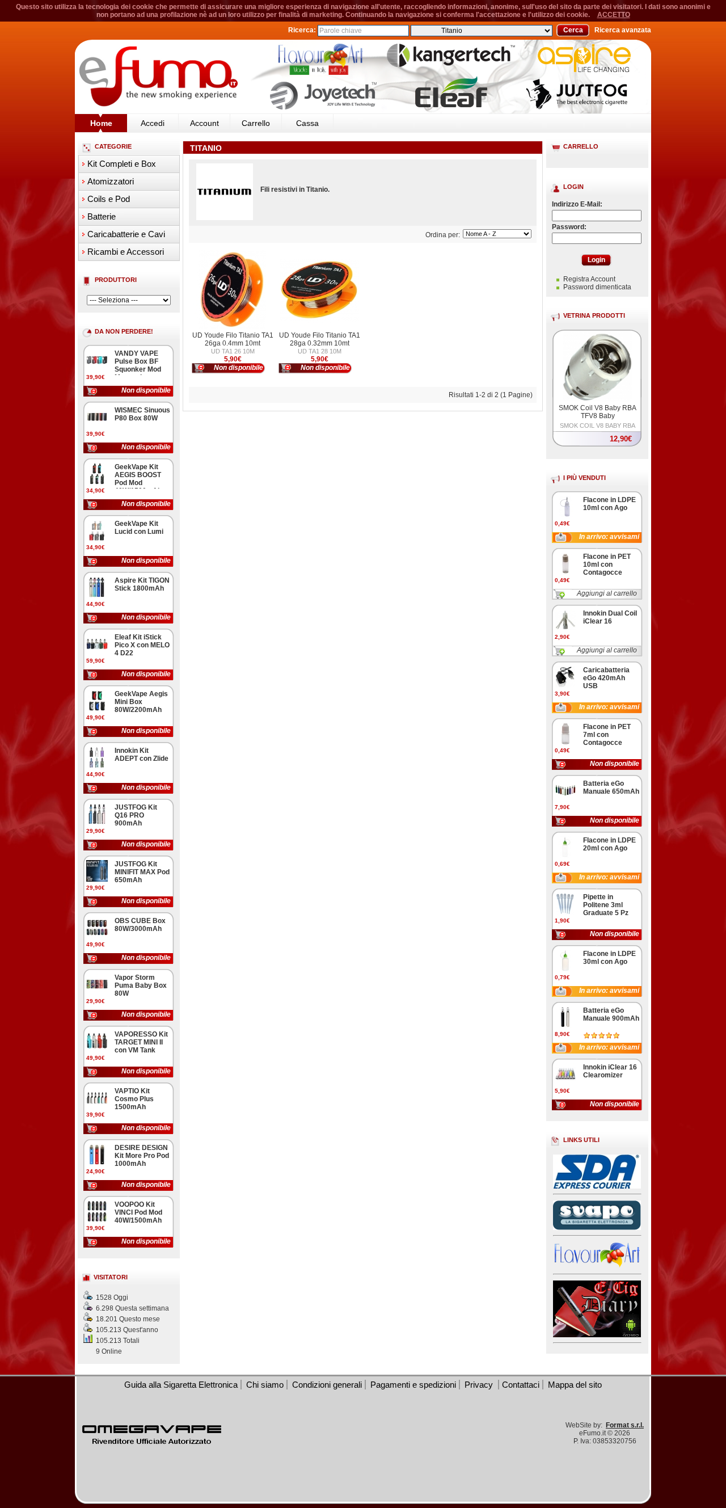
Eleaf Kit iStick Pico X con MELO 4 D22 (142, 645)
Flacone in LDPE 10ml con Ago (609, 504)
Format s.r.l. (625, 1425)
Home (101, 123)
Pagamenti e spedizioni (413, 1384)
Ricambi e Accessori (125, 251)
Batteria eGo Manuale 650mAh (611, 787)
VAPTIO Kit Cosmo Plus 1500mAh (134, 1099)
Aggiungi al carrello (607, 593)
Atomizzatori (110, 181)
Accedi (152, 123)
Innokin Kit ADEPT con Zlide (141, 755)
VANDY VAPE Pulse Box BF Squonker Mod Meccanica (138, 365)
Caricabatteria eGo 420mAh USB (606, 678)
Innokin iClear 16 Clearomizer (610, 1071)
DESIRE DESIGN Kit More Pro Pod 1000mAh (142, 1156)
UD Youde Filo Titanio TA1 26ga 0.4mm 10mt (232, 339)
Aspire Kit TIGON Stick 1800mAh (142, 584)
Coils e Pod (108, 199)
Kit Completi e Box (121, 164)
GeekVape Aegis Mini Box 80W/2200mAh (141, 702)
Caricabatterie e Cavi (126, 234)
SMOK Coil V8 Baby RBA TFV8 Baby (597, 412)
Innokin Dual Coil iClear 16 (610, 617)
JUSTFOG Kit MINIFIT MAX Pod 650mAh (142, 872)
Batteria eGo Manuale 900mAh (611, 1014)
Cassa (307, 123)
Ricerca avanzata (622, 30)
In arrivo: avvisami (609, 537)
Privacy (480, 1384)
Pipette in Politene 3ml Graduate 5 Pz (605, 905)
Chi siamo (265, 1384)
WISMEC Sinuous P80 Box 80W (142, 414)
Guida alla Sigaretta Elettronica (181, 1384)
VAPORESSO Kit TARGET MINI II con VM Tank (141, 1042)
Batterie (101, 216)
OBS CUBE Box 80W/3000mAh (140, 925)
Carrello (256, 123)
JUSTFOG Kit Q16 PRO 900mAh (136, 815)
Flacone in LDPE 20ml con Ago (609, 844)
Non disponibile (146, 390)
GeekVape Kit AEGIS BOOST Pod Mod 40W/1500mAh (138, 479)
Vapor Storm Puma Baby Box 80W (141, 985)
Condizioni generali (327, 1384)
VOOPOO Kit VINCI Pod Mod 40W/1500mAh (138, 1212)
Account (204, 123)
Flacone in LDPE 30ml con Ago (609, 958)
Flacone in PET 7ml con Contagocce (607, 735)
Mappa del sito (575, 1384)
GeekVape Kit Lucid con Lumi (139, 528)
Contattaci (520, 1384)
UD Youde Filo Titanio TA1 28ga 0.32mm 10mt (319, 339)
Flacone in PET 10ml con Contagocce (607, 564)
